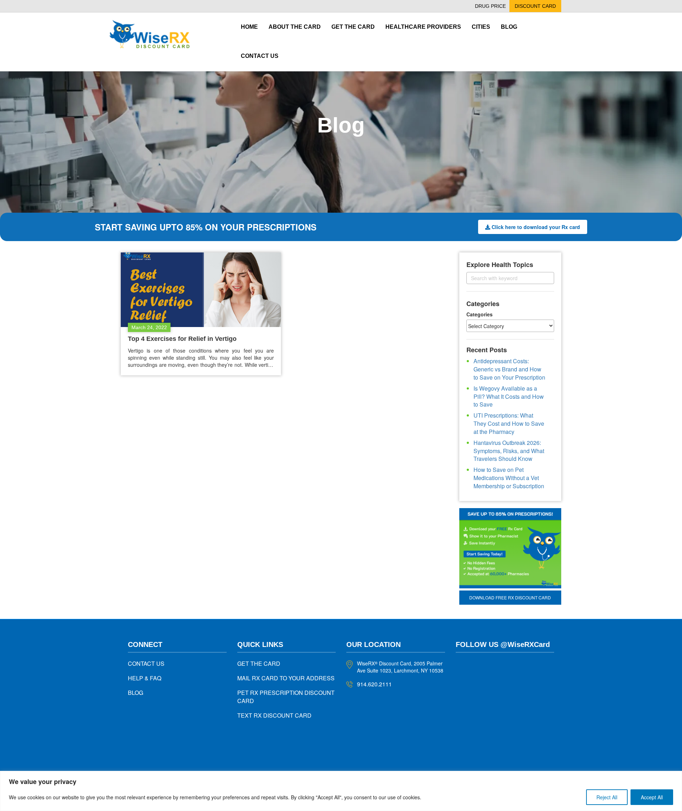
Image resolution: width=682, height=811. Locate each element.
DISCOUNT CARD (535, 6)
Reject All (606, 797)
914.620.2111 (374, 684)
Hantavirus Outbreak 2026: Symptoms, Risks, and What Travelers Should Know (508, 451)
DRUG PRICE (490, 6)
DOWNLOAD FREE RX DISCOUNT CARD (510, 597)
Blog (509, 27)
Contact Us (259, 56)
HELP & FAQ (144, 678)
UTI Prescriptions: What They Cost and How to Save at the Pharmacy (508, 423)
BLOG (135, 692)
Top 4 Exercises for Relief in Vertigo (182, 338)
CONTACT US (146, 663)
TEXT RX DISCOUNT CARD (274, 715)
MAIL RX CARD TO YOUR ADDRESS (286, 678)
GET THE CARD (258, 663)
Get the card (353, 27)
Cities (481, 27)
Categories (479, 314)
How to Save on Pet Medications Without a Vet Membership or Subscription (508, 478)
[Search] (542, 278)
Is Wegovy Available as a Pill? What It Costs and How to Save (508, 396)
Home (249, 27)
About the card (295, 27)
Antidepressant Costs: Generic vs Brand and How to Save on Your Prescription (509, 369)
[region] (341, 791)
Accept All (652, 797)
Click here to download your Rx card (536, 226)
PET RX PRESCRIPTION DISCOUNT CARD (286, 696)
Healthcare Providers (423, 27)
